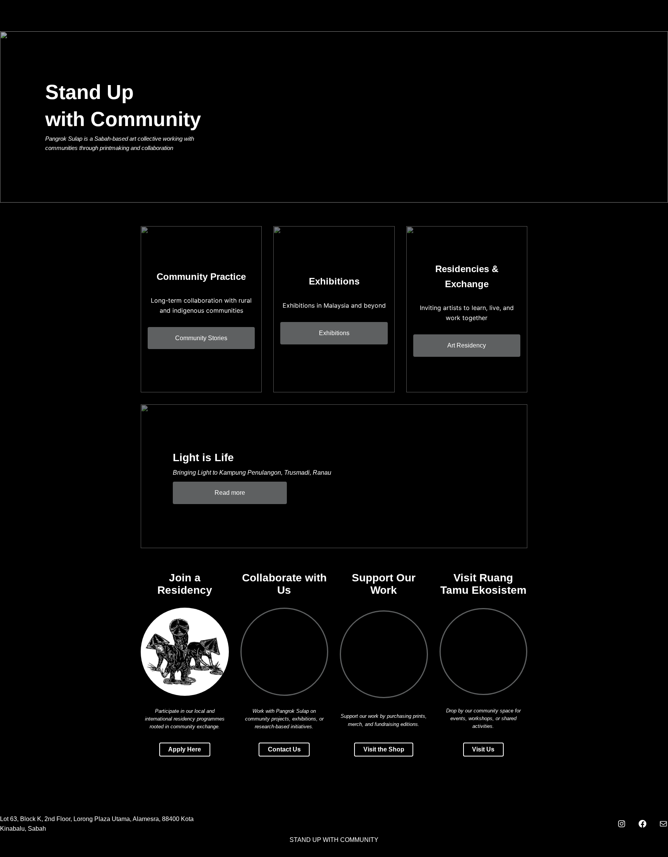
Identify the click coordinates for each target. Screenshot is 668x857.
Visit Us (483, 749)
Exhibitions (334, 333)
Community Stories (201, 338)
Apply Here (184, 749)
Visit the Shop (383, 749)
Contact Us (284, 749)
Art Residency (466, 345)
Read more (230, 492)
